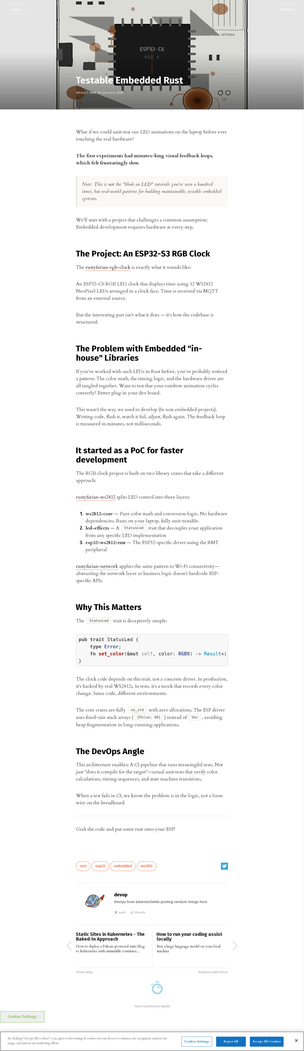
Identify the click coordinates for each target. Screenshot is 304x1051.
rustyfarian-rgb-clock (108, 267)
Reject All (230, 1041)
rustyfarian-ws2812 (95, 497)
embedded (123, 866)
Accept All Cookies (266, 1041)
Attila (89, 972)
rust (83, 866)
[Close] (296, 1040)
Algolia (165, 1006)
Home (16, 9)
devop (81, 92)
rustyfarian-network (97, 566)
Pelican (223, 972)
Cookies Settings (22, 1017)
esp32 (100, 866)
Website (139, 912)
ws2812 (146, 866)
